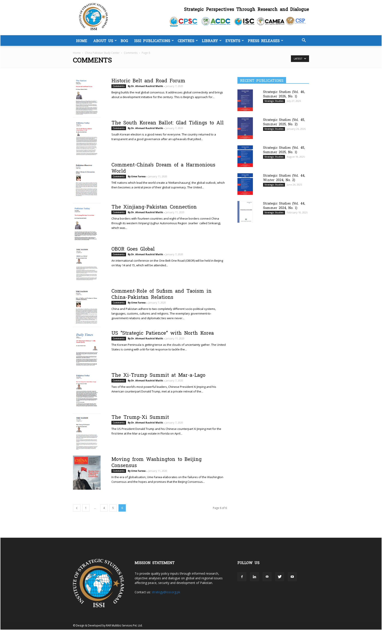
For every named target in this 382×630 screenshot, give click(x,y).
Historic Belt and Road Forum (148, 80)
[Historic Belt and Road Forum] (87, 97)
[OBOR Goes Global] (87, 265)
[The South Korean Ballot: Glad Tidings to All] (87, 138)
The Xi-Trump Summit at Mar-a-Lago (158, 374)
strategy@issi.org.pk (166, 592)
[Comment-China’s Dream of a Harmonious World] (87, 181)
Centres (186, 40)
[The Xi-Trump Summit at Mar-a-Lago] (87, 390)
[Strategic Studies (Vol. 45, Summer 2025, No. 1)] (245, 156)
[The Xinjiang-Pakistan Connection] (87, 224)
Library (210, 40)
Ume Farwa (138, 176)
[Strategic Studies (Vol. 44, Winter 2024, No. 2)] (245, 184)
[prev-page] (76, 508)
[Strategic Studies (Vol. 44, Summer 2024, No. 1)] (245, 211)
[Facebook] (241, 576)
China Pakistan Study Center (102, 53)
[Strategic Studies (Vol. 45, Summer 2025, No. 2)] (245, 128)
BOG (124, 40)
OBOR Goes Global (133, 248)
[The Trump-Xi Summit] (87, 433)
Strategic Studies (274, 100)
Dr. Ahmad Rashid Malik (147, 86)
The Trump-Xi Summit (140, 416)
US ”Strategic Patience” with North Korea (162, 332)
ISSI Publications (152, 40)
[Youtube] (292, 576)
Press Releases (264, 40)
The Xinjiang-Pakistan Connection (154, 206)
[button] (303, 41)
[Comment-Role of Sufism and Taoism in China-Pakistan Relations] (87, 307)
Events (232, 40)
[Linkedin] (254, 576)
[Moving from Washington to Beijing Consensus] (87, 473)
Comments (131, 53)
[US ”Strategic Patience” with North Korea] (87, 349)
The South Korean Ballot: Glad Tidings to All (167, 122)
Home (81, 40)
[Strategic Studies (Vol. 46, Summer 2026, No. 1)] (245, 100)
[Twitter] (279, 576)
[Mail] (267, 576)
